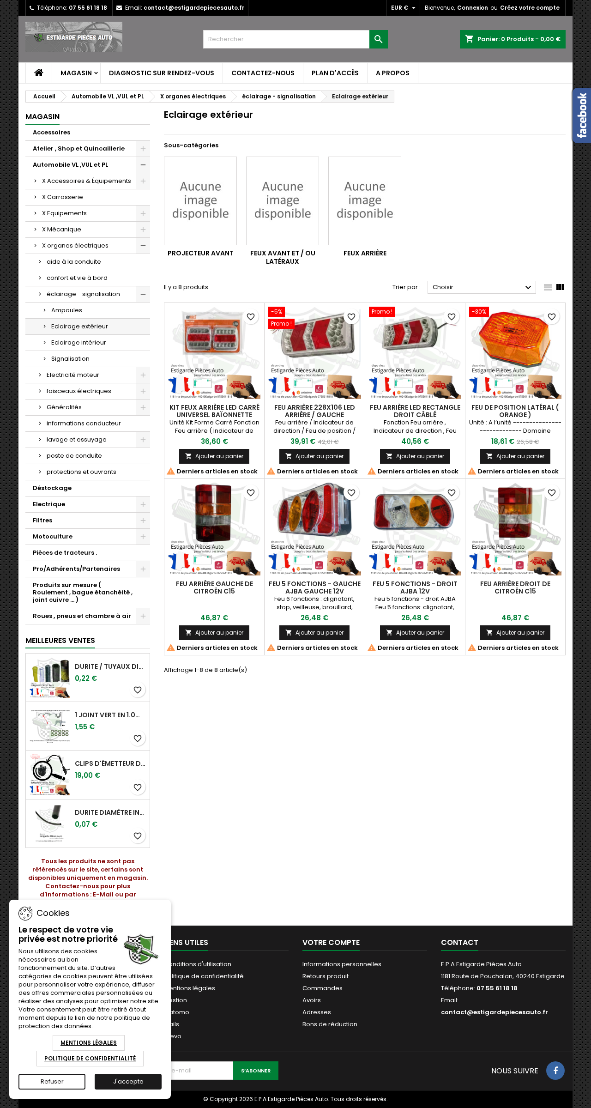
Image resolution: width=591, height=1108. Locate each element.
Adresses (316, 1012)
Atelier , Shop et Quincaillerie (79, 148)
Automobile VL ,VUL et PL (70, 164)
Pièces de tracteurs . (65, 552)
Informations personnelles (341, 964)
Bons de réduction (329, 1024)
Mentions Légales (88, 1043)
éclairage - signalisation (83, 294)
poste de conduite (74, 455)
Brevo (172, 1036)
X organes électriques (75, 245)
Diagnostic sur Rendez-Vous (161, 73)
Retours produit (325, 976)
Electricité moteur (73, 374)
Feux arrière (365, 253)
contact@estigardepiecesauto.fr (194, 8)
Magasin (76, 73)
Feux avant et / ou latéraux (282, 257)
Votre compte (331, 942)
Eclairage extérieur (79, 326)
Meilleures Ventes (60, 640)
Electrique (49, 504)
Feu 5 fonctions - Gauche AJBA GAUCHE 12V (315, 587)
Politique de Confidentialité (90, 1058)
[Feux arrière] (364, 201)
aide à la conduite (74, 261)
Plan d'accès (335, 73)
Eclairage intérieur (78, 342)
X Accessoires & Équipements (86, 180)
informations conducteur (84, 423)
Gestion (175, 1000)
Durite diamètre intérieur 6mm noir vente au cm (110, 812)
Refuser (52, 1081)
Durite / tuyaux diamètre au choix (110, 666)
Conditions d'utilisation (197, 964)
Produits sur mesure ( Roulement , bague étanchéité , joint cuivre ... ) (83, 592)
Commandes (322, 988)
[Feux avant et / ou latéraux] (282, 201)
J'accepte (128, 1081)
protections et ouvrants (81, 471)
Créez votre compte (530, 8)
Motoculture (52, 536)
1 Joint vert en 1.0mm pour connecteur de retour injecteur (110, 715)
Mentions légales (189, 988)
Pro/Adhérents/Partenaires (76, 568)
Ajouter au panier (214, 456)
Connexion (472, 8)
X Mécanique (61, 229)
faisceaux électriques (79, 391)
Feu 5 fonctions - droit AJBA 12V (415, 587)
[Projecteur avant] (200, 201)
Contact (459, 942)
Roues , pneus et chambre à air (82, 616)
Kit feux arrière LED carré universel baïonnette (214, 411)
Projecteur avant (201, 253)
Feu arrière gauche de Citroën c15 (214, 587)
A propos (393, 73)
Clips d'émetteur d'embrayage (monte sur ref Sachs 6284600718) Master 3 (110, 763)
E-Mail (103, 894)
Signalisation (70, 358)
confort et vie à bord (77, 277)
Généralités (64, 407)
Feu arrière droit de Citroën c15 (515, 587)
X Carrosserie (62, 197)
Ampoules (66, 310)
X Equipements (64, 213)
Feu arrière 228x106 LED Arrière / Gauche (314, 411)
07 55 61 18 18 (88, 8)
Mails (171, 1024)
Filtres (42, 520)
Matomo (176, 1012)
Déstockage (52, 488)
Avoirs (311, 1000)
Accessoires (51, 132)
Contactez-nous (263, 73)
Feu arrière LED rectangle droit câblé (415, 411)
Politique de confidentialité (204, 976)
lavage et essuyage (77, 439)
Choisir (483, 287)
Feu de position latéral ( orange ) (515, 411)
